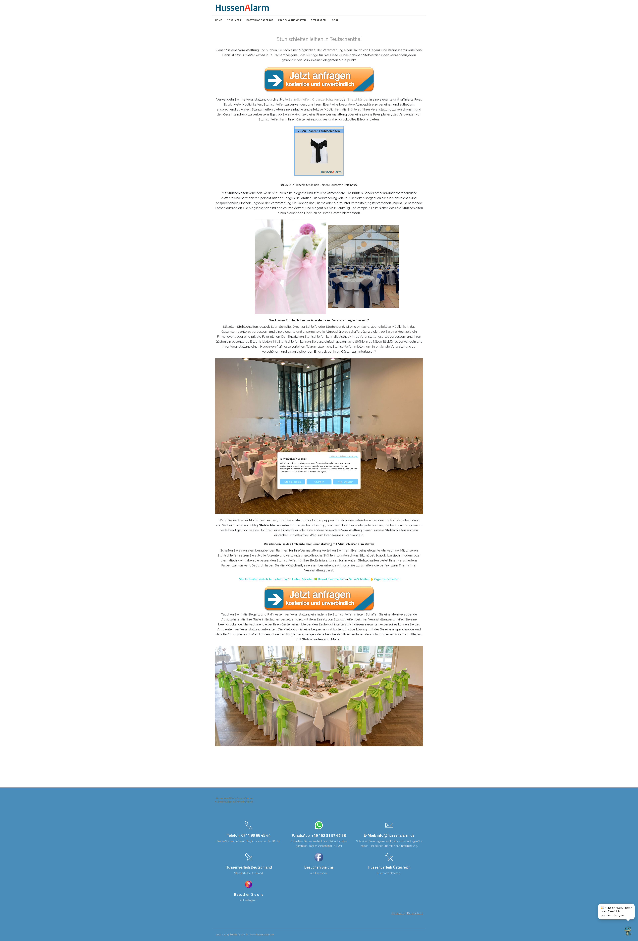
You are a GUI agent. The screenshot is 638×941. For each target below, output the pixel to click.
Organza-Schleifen (325, 99)
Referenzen (318, 20)
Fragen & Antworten (292, 20)
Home (218, 20)
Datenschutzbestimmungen (343, 456)
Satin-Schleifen (300, 99)
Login (334, 20)
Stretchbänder (358, 99)
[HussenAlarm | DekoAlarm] (242, 7)
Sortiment (234, 20)
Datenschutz (415, 913)
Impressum (398, 913)
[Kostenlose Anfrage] (319, 80)
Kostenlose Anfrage (259, 20)
